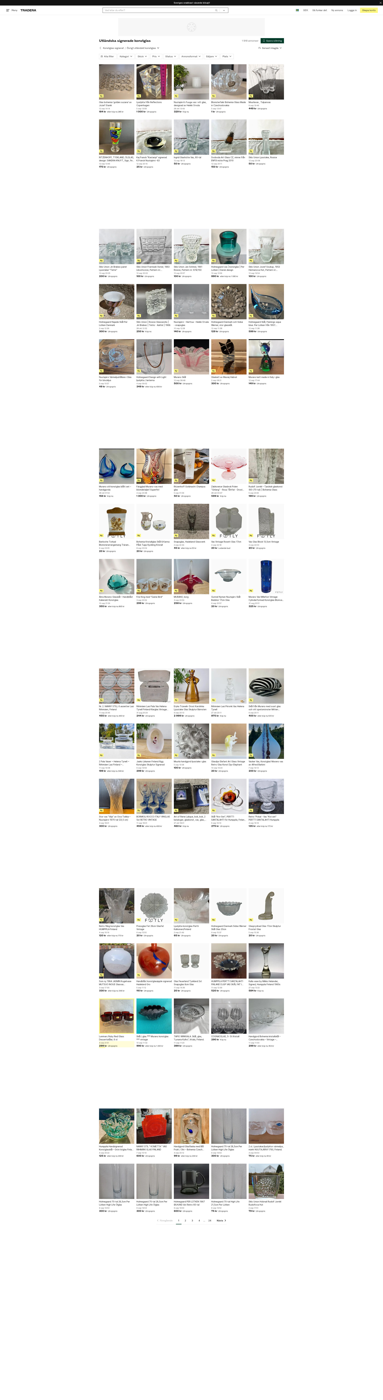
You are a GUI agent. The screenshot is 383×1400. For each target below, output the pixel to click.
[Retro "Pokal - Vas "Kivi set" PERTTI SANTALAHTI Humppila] (266, 796)
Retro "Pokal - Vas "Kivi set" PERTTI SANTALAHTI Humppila (264, 818)
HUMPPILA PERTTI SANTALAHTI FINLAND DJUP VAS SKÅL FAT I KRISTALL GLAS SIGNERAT (227, 983)
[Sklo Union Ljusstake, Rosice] (266, 137)
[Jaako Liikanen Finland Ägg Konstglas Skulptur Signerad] (154, 741)
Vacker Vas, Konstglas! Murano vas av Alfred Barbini (266, 763)
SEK (305, 10)
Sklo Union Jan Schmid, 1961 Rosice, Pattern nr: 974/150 (188, 268)
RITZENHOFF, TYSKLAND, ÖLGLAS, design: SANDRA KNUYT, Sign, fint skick (116, 159)
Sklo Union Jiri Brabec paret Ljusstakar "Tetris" (113, 268)
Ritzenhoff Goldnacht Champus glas (189, 488)
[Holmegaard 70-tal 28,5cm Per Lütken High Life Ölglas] (229, 1126)
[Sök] (216, 10)
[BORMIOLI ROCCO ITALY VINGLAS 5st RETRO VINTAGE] (154, 796)
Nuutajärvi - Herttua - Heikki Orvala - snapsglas (191, 323)
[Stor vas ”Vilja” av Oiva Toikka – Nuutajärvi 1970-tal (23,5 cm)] (116, 796)
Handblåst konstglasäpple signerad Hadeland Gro (154, 983)
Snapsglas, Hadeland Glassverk (189, 541)
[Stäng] (380, 2)
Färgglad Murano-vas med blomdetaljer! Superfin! (149, 488)
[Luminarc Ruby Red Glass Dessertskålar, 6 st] (117, 1016)
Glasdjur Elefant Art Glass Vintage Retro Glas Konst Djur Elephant (228, 763)
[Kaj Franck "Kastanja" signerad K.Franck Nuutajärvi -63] (154, 137)
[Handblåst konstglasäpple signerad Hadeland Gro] (154, 961)
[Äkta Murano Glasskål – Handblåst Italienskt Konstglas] (116, 576)
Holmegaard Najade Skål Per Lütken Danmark (113, 323)
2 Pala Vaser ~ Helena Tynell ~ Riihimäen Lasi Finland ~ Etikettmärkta (114, 763)
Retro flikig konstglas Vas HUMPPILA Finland (111, 927)
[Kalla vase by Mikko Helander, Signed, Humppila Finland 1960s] (266, 961)
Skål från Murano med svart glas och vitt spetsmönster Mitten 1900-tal (265, 708)
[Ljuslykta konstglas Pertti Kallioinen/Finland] (191, 905)
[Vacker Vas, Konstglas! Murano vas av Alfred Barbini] (266, 741)
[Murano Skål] (191, 356)
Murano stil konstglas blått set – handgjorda (115, 488)
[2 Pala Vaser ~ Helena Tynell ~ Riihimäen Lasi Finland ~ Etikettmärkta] (116, 741)
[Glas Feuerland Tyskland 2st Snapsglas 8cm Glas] (191, 961)
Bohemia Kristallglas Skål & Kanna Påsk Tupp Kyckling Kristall (153, 543)
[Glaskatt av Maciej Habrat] (229, 356)
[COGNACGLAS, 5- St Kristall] (229, 1016)
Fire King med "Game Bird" (149, 597)
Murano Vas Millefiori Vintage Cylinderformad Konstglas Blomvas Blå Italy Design (266, 599)
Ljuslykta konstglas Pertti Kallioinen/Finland (186, 927)
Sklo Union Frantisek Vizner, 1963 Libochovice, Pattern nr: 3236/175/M (153, 268)
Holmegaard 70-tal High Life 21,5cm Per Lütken (225, 1203)
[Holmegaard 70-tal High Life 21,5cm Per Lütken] (229, 1181)
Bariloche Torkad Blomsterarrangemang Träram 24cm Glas (114, 543)
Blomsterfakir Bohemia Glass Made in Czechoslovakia (228, 104)
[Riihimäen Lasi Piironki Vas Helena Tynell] (229, 686)
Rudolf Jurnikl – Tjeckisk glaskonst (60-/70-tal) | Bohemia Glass (266, 488)
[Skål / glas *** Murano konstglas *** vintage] (154, 1016)
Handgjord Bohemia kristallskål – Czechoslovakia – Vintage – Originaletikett (265, 1038)
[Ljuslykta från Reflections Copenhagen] (154, 82)
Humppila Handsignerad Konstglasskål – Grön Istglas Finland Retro (116, 1148)
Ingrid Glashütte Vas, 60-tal (187, 157)
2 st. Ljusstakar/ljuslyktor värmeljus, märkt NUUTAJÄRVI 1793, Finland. (266, 1148)
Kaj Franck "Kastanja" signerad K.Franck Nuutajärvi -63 (151, 159)
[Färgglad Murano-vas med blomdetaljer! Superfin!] (154, 466)
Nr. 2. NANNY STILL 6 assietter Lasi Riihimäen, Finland (116, 708)
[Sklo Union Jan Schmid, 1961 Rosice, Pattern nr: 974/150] (191, 246)
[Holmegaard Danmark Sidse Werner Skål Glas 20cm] (229, 905)
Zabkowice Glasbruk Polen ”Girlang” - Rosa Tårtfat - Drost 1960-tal (227, 488)
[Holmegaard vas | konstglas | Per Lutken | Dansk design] (229, 246)
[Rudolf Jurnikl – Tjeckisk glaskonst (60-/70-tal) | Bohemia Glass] (266, 466)
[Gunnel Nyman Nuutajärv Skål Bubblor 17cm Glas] (229, 576)
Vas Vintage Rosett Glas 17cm (226, 541)
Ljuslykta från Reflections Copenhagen (149, 104)
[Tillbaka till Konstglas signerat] (100, 48)
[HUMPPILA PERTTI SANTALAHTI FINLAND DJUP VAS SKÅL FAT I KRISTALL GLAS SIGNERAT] (229, 961)
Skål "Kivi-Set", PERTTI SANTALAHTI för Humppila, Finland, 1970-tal (228, 818)
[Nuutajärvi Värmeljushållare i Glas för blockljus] (116, 356)
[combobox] (161, 10)
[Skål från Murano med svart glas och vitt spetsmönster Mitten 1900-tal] (266, 686)
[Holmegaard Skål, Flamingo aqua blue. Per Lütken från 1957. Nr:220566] (266, 301)
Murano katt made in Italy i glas (264, 377)
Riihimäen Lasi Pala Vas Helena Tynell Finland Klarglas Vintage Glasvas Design (151, 708)
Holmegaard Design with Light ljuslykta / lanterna (151, 379)
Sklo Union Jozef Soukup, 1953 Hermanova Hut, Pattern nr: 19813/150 (264, 268)
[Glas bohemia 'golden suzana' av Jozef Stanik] (116, 82)
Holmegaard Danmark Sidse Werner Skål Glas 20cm (228, 927)
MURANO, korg (181, 597)
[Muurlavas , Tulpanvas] (266, 82)
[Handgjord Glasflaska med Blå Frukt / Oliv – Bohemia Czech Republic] (191, 1126)
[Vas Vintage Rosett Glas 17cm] (229, 521)
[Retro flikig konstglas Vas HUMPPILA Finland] (116, 905)
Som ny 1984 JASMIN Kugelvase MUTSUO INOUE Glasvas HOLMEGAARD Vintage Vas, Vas (115, 983)
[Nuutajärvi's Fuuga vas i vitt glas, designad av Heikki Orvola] (191, 82)
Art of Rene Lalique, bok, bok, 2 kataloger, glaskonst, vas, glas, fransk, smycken (189, 818)
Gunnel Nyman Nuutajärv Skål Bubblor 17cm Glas (225, 598)
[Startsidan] (28, 10)
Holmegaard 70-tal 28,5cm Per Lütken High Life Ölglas (226, 1148)
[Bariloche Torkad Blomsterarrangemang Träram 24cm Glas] (116, 521)
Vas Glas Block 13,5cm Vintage (264, 541)
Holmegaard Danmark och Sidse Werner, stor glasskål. (227, 323)
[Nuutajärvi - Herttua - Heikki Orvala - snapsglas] (191, 301)
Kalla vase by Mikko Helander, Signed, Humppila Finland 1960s (264, 983)
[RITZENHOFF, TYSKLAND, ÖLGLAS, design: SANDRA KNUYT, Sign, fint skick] (116, 137)
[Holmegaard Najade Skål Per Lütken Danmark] (116, 301)
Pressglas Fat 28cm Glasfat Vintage (150, 927)
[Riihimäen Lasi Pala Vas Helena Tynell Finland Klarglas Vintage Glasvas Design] (154, 686)
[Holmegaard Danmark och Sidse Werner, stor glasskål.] (229, 301)
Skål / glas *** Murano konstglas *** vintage (152, 1038)
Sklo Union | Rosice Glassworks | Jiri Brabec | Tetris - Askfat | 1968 (153, 323)
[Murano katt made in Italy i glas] (266, 356)
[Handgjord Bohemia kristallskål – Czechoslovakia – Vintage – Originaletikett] (266, 1016)
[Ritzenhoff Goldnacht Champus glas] (191, 466)
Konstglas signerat (113, 48)
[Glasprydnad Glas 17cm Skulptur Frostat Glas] (266, 905)
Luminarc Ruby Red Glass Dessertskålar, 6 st (111, 1038)
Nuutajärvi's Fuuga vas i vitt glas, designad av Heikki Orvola (190, 104)
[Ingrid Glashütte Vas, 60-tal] (191, 137)
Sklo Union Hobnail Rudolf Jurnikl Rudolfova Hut (265, 1203)
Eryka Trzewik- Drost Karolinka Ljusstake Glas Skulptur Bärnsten (190, 708)
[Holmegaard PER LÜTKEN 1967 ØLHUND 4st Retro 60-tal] (191, 1181)
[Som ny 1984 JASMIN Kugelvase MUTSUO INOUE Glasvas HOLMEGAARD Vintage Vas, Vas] (116, 961)
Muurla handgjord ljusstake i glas (190, 761)
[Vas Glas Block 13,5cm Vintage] (266, 521)
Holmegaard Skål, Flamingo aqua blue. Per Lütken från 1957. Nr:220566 (265, 324)
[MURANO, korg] (191, 576)
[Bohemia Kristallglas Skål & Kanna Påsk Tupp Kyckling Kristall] (154, 521)
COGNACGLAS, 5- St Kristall (225, 1036)
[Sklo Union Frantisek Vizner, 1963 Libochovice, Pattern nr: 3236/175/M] (154, 246)
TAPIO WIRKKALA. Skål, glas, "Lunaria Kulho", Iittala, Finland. (189, 1038)
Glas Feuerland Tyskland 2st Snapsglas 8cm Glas (188, 983)
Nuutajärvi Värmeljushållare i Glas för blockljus (115, 379)
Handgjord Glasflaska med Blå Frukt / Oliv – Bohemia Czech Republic (189, 1148)
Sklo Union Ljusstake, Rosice (263, 157)
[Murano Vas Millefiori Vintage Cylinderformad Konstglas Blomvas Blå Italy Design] (266, 576)
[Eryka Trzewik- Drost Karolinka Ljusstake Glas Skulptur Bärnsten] (191, 686)
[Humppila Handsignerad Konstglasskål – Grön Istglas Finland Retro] (116, 1126)
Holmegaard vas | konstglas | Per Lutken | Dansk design (227, 268)
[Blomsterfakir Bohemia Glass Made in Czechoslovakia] (229, 82)
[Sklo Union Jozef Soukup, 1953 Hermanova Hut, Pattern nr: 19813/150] (266, 246)
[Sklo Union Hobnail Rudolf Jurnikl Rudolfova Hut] (266, 1181)
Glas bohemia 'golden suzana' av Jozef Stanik (115, 104)
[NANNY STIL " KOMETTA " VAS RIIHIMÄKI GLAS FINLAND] (154, 1126)
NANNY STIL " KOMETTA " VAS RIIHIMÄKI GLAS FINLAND (151, 1148)
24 (209, 1220)
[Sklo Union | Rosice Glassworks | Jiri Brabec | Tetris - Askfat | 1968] (154, 301)
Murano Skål (180, 377)
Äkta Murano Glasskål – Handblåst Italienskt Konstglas (116, 598)
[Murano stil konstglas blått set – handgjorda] (116, 466)
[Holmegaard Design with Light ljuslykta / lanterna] (154, 356)
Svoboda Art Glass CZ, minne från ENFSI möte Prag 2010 (228, 159)
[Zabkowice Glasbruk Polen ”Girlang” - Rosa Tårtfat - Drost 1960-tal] (229, 466)
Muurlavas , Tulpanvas (260, 102)
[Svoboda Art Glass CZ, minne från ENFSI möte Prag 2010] (229, 137)
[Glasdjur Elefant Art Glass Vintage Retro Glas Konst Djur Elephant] (229, 741)
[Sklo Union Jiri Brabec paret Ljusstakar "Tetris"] (116, 246)
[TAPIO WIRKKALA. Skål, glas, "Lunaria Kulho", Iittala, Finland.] (191, 1016)
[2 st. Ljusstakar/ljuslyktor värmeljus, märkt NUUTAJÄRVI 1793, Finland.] (266, 1126)
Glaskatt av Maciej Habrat (224, 377)
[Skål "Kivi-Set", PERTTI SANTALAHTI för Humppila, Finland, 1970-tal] (229, 796)
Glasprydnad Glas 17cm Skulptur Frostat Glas (265, 927)
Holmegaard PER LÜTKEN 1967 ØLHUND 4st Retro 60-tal (189, 1203)
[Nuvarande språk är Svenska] (297, 10)
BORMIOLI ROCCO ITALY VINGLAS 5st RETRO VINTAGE (153, 818)
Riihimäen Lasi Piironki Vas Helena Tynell (227, 708)
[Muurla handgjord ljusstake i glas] (191, 741)
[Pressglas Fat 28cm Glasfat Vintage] (154, 905)
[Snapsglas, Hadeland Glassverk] (191, 521)
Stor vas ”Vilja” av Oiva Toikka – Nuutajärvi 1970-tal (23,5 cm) (114, 818)
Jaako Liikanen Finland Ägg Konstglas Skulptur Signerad (150, 763)
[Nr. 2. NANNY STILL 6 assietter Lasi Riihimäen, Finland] (116, 686)
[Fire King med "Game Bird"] (154, 576)
